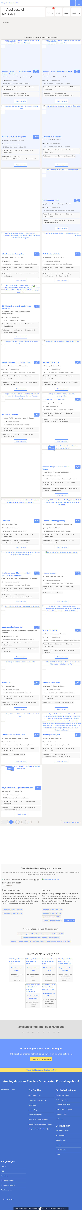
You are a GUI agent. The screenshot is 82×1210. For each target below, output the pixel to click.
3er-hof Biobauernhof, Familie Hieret (16, 362)
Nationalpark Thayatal (51, 735)
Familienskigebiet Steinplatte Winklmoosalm (33, 997)
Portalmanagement (6, 1190)
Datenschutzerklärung (7, 1180)
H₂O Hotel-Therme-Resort (49, 969)
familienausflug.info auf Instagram (12, 909)
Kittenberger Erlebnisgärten (13, 254)
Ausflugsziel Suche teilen (72, 822)
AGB (2, 1171)
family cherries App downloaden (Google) (40, 1124)
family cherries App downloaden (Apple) (39, 1129)
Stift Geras (6, 521)
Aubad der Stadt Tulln (51, 682)
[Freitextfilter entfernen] (73, 3)
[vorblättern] (35, 54)
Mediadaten (59, 1119)
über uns (3, 1166)
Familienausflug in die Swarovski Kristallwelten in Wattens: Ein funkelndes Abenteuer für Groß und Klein (40, 941)
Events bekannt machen (63, 1104)
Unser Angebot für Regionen (64, 1109)
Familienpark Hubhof (50, 200)
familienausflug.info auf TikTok (51, 917)
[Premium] (77, 955)
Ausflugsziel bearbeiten (62, 1095)
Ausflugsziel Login (8, 1199)
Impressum (4, 1176)
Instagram (59, 1145)
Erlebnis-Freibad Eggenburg (53, 521)
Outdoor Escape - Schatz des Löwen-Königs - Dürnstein (16, 72)
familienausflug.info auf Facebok (51, 913)
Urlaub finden (32, 1105)
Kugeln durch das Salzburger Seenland (65, 969)
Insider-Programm (61, 1140)
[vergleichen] (3, 46)
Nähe (66, 13)
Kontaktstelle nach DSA (8, 1185)
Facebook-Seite (60, 1149)
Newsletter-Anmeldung (35, 1114)
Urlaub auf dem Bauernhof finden (38, 1119)
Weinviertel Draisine (10, 414)
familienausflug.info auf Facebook (12, 913)
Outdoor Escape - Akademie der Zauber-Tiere (57, 72)
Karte (58, 13)
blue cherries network (62, 1130)
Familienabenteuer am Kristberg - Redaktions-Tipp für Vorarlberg (40, 937)
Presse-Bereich (60, 1135)
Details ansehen (21, 101)
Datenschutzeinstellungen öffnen (45, 1070)
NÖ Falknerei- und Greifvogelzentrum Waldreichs (16, 307)
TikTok (58, 1154)
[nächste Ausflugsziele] (35, 822)
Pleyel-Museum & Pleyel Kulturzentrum (17, 788)
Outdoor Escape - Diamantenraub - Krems (56, 468)
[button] (4, 822)
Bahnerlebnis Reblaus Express (14, 137)
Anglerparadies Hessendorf (12, 627)
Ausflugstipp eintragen (62, 1100)
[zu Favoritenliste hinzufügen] (3, 42)
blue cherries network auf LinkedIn (52, 920)
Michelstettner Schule (51, 254)
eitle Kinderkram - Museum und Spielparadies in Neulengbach (17, 574)
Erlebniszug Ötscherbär (51, 137)
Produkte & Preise (61, 1114)
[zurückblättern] (6, 54)
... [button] (24, 822)
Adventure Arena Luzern (33, 969)
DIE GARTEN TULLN (50, 362)
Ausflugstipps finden (34, 1095)
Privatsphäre (30, 1070)
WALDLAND (6, 682)
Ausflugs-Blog (32, 1110)
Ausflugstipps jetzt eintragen (41, 1059)
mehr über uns (70, 920)
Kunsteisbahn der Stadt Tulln (13, 735)
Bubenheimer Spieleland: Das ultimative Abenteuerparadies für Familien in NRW (41, 934)
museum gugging (49, 573)
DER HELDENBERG (50, 630)
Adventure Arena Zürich (16, 969)
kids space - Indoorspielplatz (53, 399)
